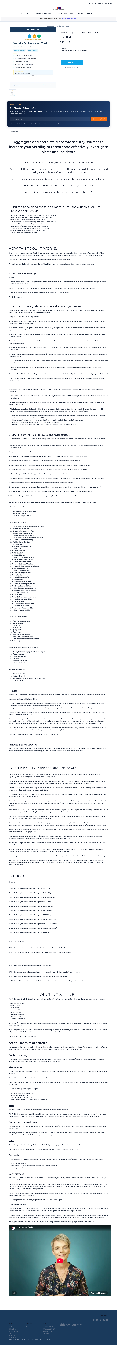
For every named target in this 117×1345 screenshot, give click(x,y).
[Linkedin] (107, 1320)
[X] (94, 1320)
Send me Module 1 (99, 119)
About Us (80, 14)
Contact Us (91, 14)
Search (90, 3)
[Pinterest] (104, 1320)
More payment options (72, 67)
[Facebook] (97, 1320)
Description (14, 132)
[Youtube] (100, 1320)
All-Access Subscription (42, 14)
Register (105, 3)
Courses (24, 14)
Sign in (97, 3)
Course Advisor (61, 14)
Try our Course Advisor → (69, 19)
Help (72, 14)
